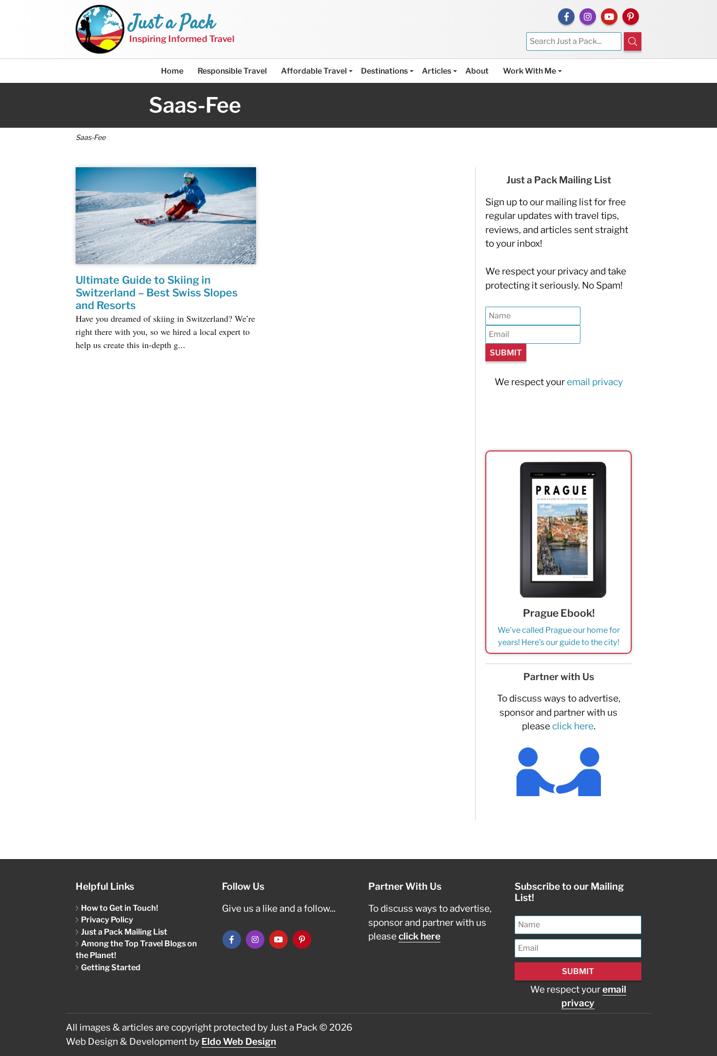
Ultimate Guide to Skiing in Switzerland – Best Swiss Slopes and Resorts (157, 293)
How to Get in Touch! (119, 908)
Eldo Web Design (238, 1041)
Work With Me (529, 71)
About (477, 71)
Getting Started (110, 967)
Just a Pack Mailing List (124, 932)
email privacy (595, 382)
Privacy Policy (107, 919)
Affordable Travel (314, 71)
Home (172, 71)
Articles (436, 71)
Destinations (384, 71)
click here (573, 726)
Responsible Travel (232, 71)
